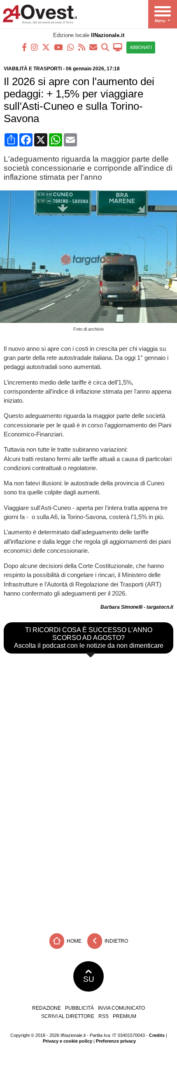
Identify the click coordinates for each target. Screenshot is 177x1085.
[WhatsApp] (70, 46)
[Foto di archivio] (90, 320)
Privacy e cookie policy (67, 1041)
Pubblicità (79, 1008)
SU (88, 979)
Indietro (115, 941)
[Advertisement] (88, 867)
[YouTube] (58, 46)
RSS (103, 1016)
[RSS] (81, 46)
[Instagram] (34, 46)
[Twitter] (46, 46)
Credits (157, 1035)
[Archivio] (105, 46)
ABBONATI (141, 47)
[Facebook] (24, 46)
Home (73, 941)
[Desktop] (117, 46)
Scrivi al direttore (67, 1016)
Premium (124, 1016)
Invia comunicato (121, 1008)
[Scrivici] (93, 46)
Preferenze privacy (116, 1041)
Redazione (46, 1008)
